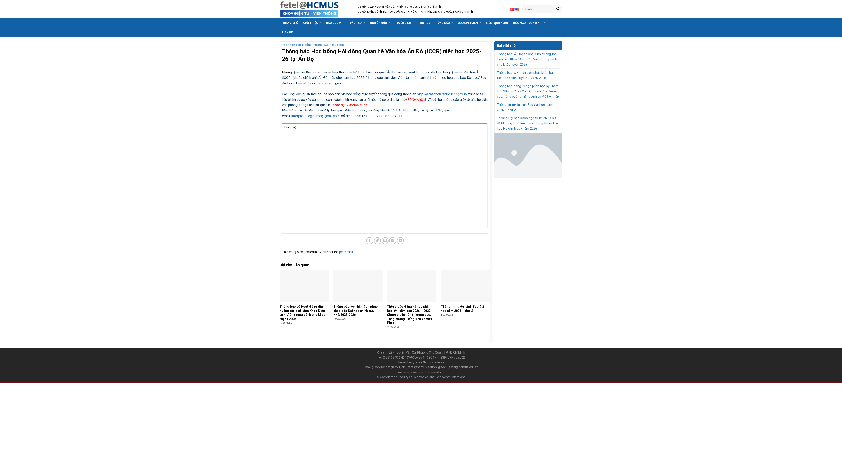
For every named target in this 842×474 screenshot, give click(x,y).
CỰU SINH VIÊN (468, 23)
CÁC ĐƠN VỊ (334, 23)
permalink (346, 252)
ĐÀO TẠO (356, 23)
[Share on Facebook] (369, 240)
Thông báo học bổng (297, 45)
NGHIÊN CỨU (378, 23)
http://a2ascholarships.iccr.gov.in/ (442, 94)
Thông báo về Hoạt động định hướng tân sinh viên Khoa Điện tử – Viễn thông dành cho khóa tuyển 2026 (527, 59)
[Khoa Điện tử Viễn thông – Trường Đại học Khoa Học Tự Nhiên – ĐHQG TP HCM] (315, 9)
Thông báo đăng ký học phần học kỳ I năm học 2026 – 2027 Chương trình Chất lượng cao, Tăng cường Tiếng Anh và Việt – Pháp (528, 91)
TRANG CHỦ (290, 23)
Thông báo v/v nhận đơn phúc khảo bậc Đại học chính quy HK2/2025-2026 (526, 75)
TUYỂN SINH (403, 23)
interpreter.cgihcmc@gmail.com (315, 116)
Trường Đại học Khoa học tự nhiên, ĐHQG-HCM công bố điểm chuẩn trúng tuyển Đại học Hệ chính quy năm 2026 (528, 123)
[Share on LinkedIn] (400, 240)
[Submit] (558, 9)
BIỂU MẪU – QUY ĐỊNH (527, 23)
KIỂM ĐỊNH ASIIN (497, 23)
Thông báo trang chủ (329, 45)
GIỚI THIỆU (310, 23)
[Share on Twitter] (377, 240)
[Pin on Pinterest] (392, 240)
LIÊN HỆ (287, 32)
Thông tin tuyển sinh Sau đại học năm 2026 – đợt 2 (524, 107)
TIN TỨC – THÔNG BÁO (434, 23)
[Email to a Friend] (385, 240)
